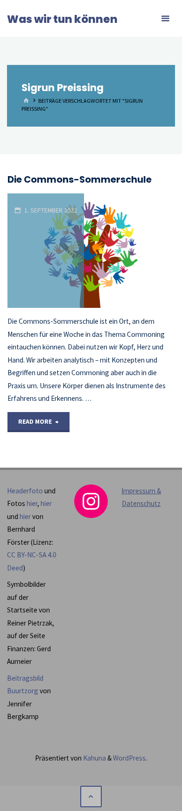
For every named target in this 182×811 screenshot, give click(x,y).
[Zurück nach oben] (91, 796)
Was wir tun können (62, 19)
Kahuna (94, 758)
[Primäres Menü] (165, 18)
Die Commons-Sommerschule (79, 179)
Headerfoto (25, 490)
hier (32, 503)
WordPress (129, 758)
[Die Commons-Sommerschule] (129, 250)
